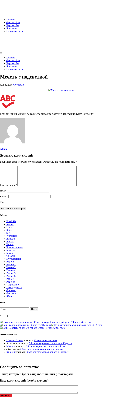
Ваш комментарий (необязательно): (24, 380)
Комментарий (8, 185)
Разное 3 (11, 267)
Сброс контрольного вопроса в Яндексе (50, 343)
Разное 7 (11, 278)
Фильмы (11, 290)
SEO (8, 233)
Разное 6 (11, 276)
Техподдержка (14, 287)
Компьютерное (14, 247)
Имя (3, 190)
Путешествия (13, 258)
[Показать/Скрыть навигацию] (1, 52)
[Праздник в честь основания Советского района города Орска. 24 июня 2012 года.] (46, 322)
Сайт (2, 202)
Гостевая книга (14, 31)
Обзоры (10, 256)
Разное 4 (11, 270)
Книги (10, 244)
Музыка (10, 250)
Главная (10, 19)
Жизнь (10, 241)
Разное (10, 261)
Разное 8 (11, 281)
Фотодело (18, 84)
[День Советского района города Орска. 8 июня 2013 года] (32, 327)
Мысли (10, 253)
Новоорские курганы (45, 340)
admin (3, 149)
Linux (9, 227)
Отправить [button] (6, 395)
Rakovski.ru (13, 6)
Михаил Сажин (14, 340)
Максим (10, 346)
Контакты (11, 28)
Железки (11, 238)
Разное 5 (11, 273)
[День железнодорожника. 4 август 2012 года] (25, 325)
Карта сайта (12, 25)
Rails (8, 230)
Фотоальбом (13, 22)
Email (4, 196)
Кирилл (10, 352)
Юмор (9, 296)
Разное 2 (11, 264)
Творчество (12, 284)
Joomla (10, 224)
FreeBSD (11, 221)
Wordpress (11, 235)
